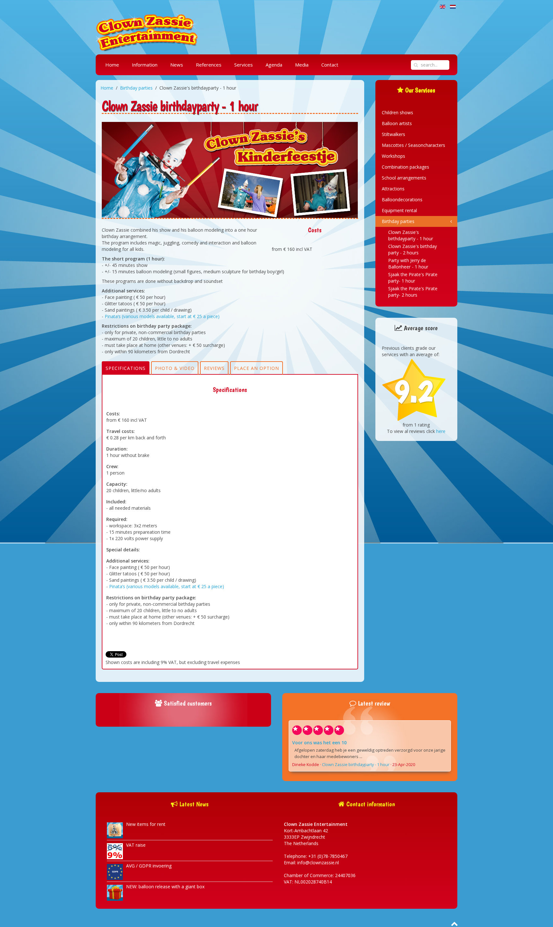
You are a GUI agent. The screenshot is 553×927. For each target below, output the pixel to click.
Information (144, 64)
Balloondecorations (402, 199)
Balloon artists (397, 123)
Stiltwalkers (393, 134)
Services (243, 64)
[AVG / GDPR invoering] (115, 871)
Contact (329, 64)
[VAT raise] (115, 851)
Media (302, 64)
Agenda (274, 64)
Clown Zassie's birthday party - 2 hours (412, 249)
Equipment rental (399, 210)
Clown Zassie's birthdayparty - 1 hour (410, 235)
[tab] (125, 368)
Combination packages (405, 167)
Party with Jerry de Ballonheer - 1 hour (408, 263)
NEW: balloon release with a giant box (165, 886)
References (208, 64)
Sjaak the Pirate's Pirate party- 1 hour (412, 277)
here (440, 431)
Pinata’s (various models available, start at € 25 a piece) (162, 316)
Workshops (393, 156)
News (176, 64)
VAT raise (136, 845)
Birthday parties (136, 88)
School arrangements (404, 178)
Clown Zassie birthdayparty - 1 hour (355, 764)
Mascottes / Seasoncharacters (413, 145)
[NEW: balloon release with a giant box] (115, 892)
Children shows (397, 112)
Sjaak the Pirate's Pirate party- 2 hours (412, 291)
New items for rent (145, 824)
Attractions (393, 189)
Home (112, 64)
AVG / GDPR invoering (149, 866)
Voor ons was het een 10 (319, 742)
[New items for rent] (115, 830)
